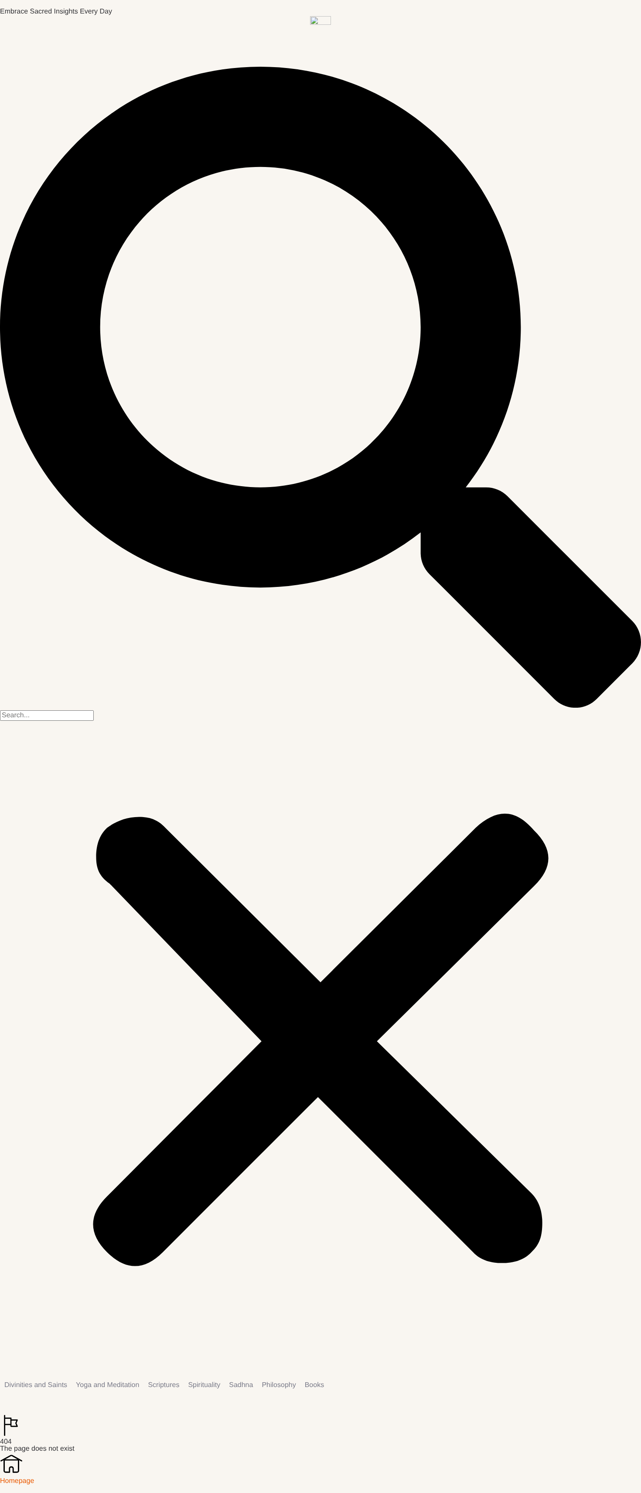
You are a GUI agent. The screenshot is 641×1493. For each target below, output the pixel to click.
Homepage (17, 1481)
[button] (320, 388)
